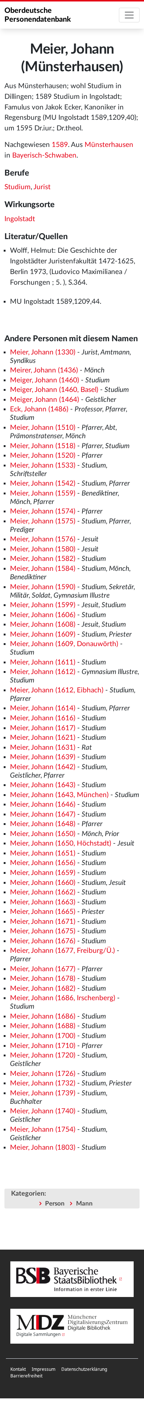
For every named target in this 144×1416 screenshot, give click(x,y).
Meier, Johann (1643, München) (59, 795)
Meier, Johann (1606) (42, 615)
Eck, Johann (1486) (39, 409)
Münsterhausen (109, 144)
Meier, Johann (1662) (42, 892)
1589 (60, 144)
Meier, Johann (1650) (42, 833)
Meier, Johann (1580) (42, 549)
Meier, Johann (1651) (42, 853)
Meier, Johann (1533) (42, 465)
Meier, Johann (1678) (42, 978)
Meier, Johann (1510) (42, 427)
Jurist (42, 187)
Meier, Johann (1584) (42, 568)
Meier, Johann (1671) (42, 921)
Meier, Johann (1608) (42, 624)
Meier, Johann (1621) (42, 737)
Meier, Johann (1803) (42, 1147)
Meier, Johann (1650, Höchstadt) (60, 843)
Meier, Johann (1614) (42, 708)
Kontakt (18, 1369)
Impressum (43, 1369)
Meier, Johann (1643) (42, 785)
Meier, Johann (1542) (42, 483)
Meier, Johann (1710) (42, 1045)
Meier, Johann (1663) (42, 902)
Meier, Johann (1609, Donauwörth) (64, 644)
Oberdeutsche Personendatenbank (37, 15)
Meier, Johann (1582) (42, 558)
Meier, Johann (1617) (42, 728)
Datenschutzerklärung (84, 1369)
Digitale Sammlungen (38, 1334)
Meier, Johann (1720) (42, 1055)
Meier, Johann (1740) (42, 1111)
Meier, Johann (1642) (42, 767)
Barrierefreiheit (26, 1376)
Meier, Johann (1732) (42, 1083)
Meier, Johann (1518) (42, 446)
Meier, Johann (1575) (42, 521)
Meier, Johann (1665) (42, 911)
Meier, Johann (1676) (42, 941)
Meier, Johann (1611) (42, 662)
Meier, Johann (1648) (42, 824)
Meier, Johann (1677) (42, 969)
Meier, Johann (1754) (42, 1129)
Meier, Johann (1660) (42, 882)
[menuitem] (18, 1369)
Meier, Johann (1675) (42, 931)
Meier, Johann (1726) (42, 1073)
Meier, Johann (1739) (42, 1093)
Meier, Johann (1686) (42, 1016)
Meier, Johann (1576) (42, 539)
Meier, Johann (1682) (42, 988)
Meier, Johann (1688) (42, 1026)
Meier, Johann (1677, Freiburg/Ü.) (62, 950)
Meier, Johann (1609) (42, 634)
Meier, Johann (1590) (42, 587)
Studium (17, 187)
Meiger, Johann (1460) (44, 380)
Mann (84, 1203)
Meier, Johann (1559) (42, 493)
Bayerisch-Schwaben (44, 155)
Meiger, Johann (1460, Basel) (54, 389)
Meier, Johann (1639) (42, 757)
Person (55, 1203)
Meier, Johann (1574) (42, 511)
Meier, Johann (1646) (42, 804)
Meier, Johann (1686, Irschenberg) (62, 998)
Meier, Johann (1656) (42, 863)
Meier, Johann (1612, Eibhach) (56, 690)
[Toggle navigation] (129, 15)
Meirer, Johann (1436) (44, 370)
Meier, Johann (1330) (42, 352)
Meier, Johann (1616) (42, 718)
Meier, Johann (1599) (42, 605)
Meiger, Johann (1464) (44, 399)
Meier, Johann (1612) (42, 672)
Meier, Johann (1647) (42, 814)
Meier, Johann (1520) (42, 455)
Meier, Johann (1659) (42, 872)
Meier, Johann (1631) (42, 747)
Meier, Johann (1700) (42, 1036)
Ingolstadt (19, 219)
